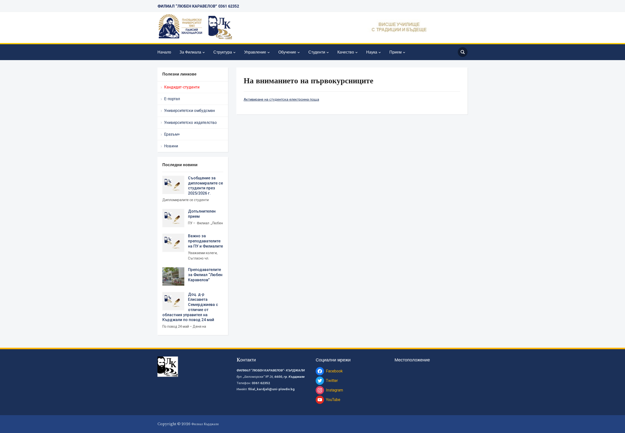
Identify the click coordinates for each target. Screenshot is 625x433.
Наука (371, 52)
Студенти (316, 52)
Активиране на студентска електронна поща (281, 99)
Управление (255, 52)
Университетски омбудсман (189, 110)
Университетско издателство (190, 122)
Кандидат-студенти (181, 87)
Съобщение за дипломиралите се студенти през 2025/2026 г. (205, 185)
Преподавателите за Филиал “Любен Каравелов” (205, 274)
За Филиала (190, 52)
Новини (171, 146)
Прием (395, 52)
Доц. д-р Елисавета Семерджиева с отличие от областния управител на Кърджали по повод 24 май (190, 307)
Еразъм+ (172, 134)
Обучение (287, 52)
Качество (345, 52)
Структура (222, 52)
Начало (164, 52)
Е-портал (172, 99)
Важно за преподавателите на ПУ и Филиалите (205, 241)
